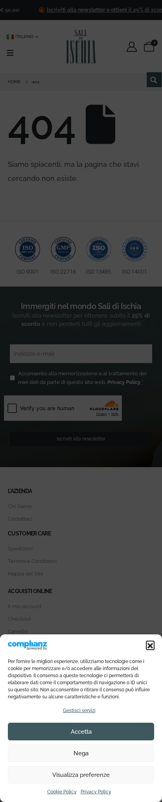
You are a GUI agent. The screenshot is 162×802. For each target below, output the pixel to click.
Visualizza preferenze (81, 774)
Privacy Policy (96, 792)
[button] (150, 645)
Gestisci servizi (79, 710)
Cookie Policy (62, 792)
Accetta (81, 731)
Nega (81, 753)
